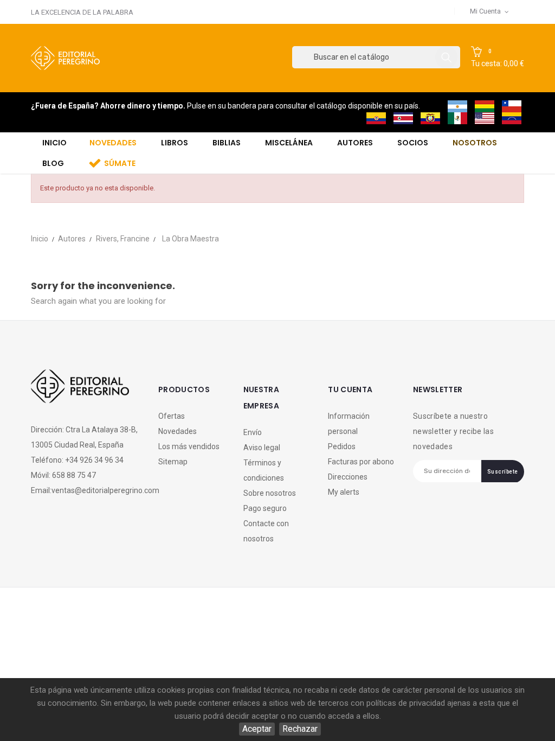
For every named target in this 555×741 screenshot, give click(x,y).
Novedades (177, 431)
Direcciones (347, 476)
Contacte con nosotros (266, 531)
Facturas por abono (361, 461)
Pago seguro (265, 508)
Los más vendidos (189, 446)
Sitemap (173, 461)
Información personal (349, 424)
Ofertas (171, 416)
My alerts (343, 492)
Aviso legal (261, 447)
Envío (252, 432)
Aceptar (257, 729)
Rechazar (300, 729)
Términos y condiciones (263, 470)
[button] (497, 57)
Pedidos (342, 446)
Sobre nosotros (269, 493)
